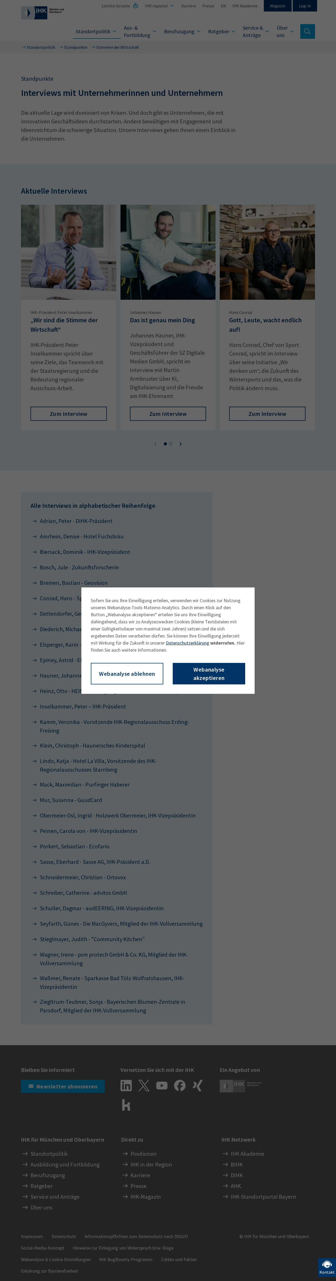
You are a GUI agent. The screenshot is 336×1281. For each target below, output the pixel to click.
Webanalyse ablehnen (127, 673)
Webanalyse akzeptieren (209, 674)
